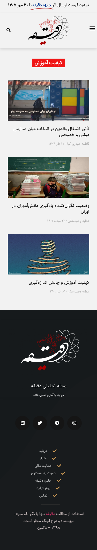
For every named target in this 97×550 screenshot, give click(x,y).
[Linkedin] (22, 423)
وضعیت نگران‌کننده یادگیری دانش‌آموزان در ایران (50, 208)
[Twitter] (40, 423)
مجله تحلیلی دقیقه (48, 386)
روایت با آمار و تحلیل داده (48, 394)
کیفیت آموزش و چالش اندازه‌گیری (59, 282)
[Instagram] (74, 423)
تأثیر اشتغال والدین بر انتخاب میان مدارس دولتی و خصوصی (51, 131)
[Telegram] (57, 423)
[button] (92, 28)
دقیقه (50, 514)
